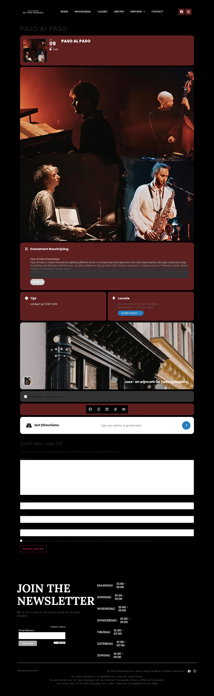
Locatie (124, 298)
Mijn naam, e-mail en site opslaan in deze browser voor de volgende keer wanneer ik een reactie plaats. (89, 541)
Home (64, 11)
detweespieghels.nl (27, 670)
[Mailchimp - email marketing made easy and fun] (59, 643)
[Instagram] (188, 12)
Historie (136, 11)
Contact (157, 11)
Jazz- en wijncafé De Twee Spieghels (137, 304)
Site (22, 527)
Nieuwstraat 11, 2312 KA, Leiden (136, 307)
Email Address (27, 630)
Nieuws (119, 11)
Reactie (26, 458)
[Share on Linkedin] (107, 409)
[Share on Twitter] (98, 409)
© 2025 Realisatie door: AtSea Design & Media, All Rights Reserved (146, 671)
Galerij (102, 11)
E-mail (24, 514)
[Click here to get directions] (186, 425)
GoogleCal (54, 397)
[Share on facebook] (90, 409)
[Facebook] (182, 12)
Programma (83, 11)
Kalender (36, 397)
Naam (23, 500)
